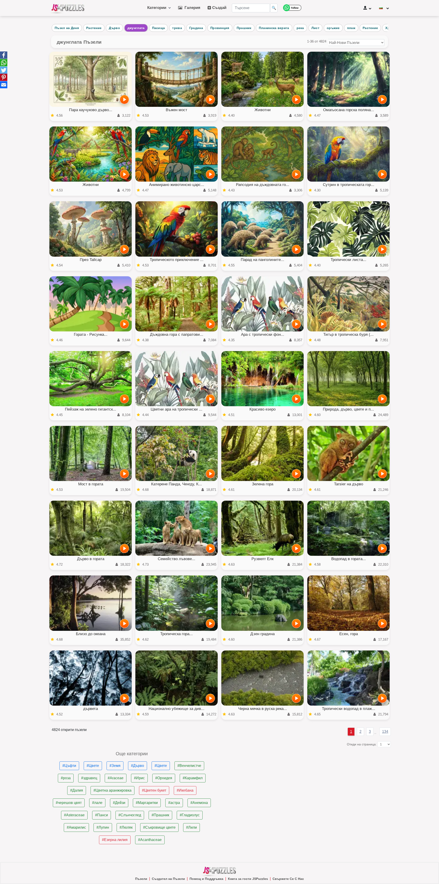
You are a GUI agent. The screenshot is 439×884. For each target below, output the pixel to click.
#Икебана (185, 790)
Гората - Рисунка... (90, 334)
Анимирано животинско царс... (176, 185)
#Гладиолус (190, 815)
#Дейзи (119, 803)
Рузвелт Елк (262, 559)
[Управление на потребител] (367, 8)
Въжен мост (176, 110)
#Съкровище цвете (159, 827)
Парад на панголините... (262, 260)
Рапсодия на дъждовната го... (262, 185)
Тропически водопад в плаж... (348, 709)
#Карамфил (193, 778)
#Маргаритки (147, 803)
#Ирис (139, 778)
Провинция (219, 28)
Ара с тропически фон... (262, 334)
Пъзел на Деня (67, 28)
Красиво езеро (262, 409)
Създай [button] (218, 7)
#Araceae (115, 778)
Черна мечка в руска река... (262, 709)
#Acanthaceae (150, 840)
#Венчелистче (189, 766)
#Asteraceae (74, 815)
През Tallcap (91, 260)
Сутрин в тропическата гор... (348, 185)
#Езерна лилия (115, 840)
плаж (351, 28)
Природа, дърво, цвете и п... (348, 409)
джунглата (136, 28)
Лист (315, 28)
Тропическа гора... (176, 634)
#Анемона (199, 803)
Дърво (114, 28)
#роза (66, 778)
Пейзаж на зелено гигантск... (90, 409)
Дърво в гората (90, 559)
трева (177, 28)
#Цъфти (69, 766)
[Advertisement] (307, 783)
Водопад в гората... (348, 559)
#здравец (89, 778)
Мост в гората (90, 484)
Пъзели (141, 879)
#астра (174, 803)
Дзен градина (262, 634)
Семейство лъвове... (176, 559)
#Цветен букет (154, 790)
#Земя (115, 766)
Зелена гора (262, 484)
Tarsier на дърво (348, 484)
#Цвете (93, 766)
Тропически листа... (348, 260)
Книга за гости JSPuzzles (248, 879)
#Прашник (160, 815)
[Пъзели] (67, 8)
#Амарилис (76, 827)
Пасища (158, 28)
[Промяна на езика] (384, 8)
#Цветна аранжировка (112, 790)
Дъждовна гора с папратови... (176, 334)
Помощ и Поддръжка (206, 879)
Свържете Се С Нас (288, 879)
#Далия (76, 790)
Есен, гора (348, 634)
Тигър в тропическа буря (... (348, 334)
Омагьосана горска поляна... (348, 110)
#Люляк (126, 827)
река (300, 28)
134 (385, 732)
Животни (262, 110)
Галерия (191, 7)
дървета (90, 709)
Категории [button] (158, 7)
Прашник (244, 28)
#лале (97, 803)
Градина (196, 28)
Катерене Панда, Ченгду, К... (176, 484)
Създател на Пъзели (168, 879)
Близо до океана (90, 634)
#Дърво (137, 766)
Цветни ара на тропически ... (176, 409)
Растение (94, 28)
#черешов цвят (69, 803)
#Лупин (102, 827)
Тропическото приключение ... (176, 260)
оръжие (333, 28)
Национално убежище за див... (176, 709)
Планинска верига (274, 28)
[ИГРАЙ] (124, 99)
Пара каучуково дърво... (90, 110)
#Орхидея (163, 778)
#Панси (101, 815)
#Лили (191, 827)
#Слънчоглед (129, 815)
